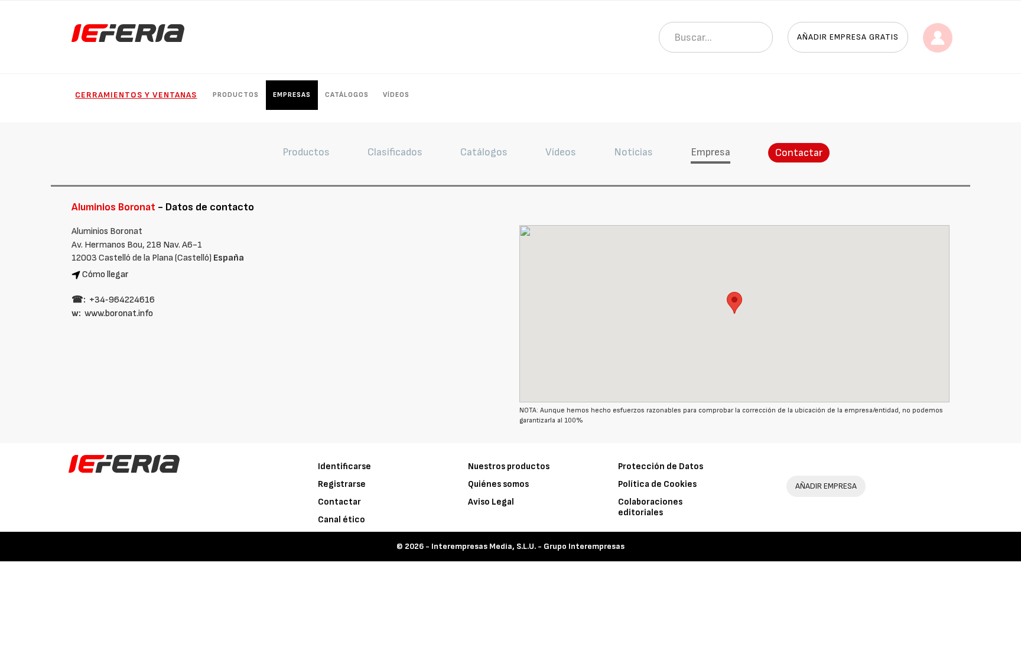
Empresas (292, 94)
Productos (236, 94)
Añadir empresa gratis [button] (848, 37)
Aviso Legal (491, 502)
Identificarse (344, 466)
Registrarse (342, 484)
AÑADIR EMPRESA (826, 486)
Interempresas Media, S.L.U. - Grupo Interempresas (528, 546)
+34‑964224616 (122, 299)
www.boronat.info (118, 313)
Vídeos (396, 94)
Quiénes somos (498, 484)
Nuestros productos (508, 466)
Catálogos (347, 94)
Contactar (798, 153)
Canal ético (341, 519)
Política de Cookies (657, 484)
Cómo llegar (105, 274)
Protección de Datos (660, 466)
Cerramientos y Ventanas (136, 95)
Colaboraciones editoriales (650, 507)
